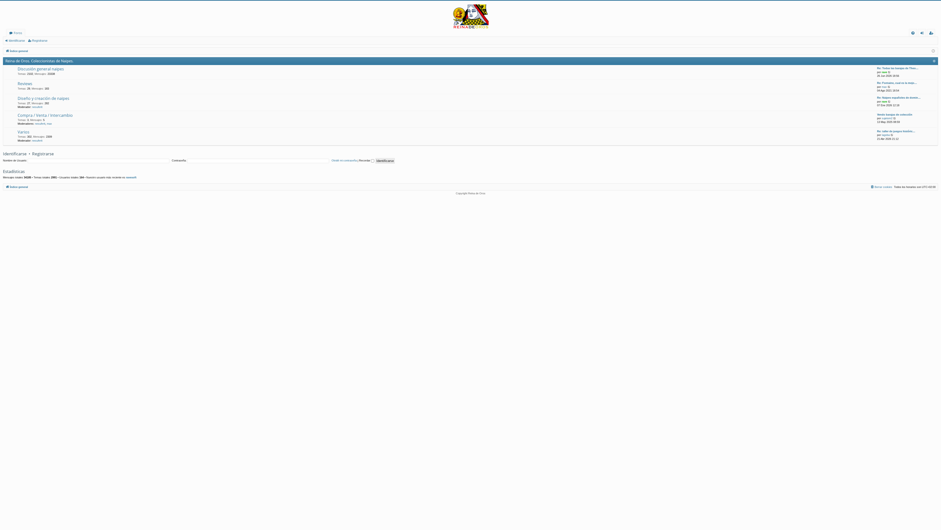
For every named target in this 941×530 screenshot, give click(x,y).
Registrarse (40, 40)
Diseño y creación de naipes (43, 98)
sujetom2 (887, 118)
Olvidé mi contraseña (344, 160)
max (884, 86)
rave (884, 72)
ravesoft (131, 177)
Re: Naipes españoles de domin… (899, 97)
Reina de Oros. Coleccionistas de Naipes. (39, 60)
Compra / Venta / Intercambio (45, 115)
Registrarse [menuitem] (932, 34)
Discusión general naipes (41, 69)
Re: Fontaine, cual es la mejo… (897, 82)
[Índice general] (470, 16)
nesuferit (37, 107)
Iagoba (886, 134)
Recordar (365, 160)
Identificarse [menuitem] (923, 34)
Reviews (25, 83)
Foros (18, 33)
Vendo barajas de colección (894, 114)
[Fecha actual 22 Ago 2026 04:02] (933, 51)
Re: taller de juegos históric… (896, 131)
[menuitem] (913, 33)
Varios (23, 132)
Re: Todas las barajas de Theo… (897, 68)
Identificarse (17, 40)
